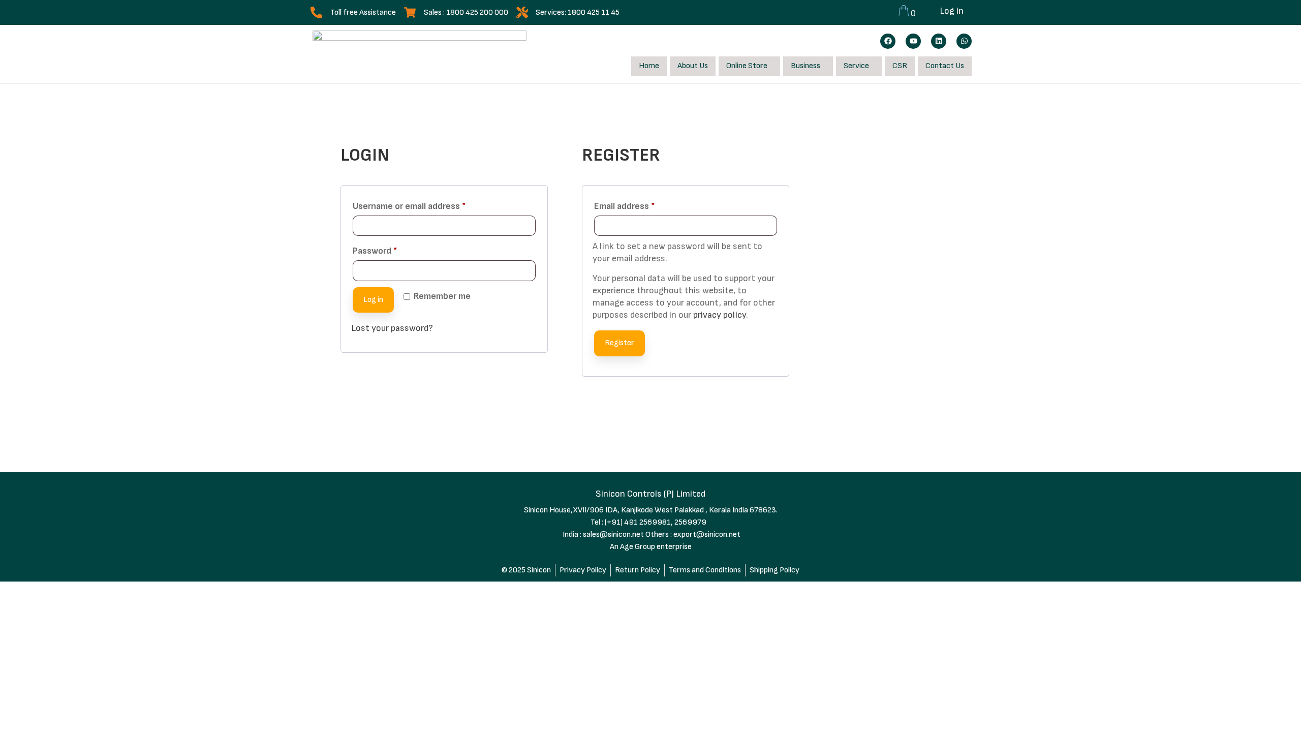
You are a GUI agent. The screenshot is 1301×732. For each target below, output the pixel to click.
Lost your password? (392, 328)
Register (619, 343)
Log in (952, 11)
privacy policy (719, 315)
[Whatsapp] (964, 41)
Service (856, 66)
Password (392, 249)
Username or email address (426, 204)
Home (649, 66)
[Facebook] (887, 41)
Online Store (746, 66)
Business (805, 66)
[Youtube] (913, 41)
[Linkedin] (938, 41)
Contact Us (944, 66)
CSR (899, 66)
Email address (641, 204)
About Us (692, 66)
